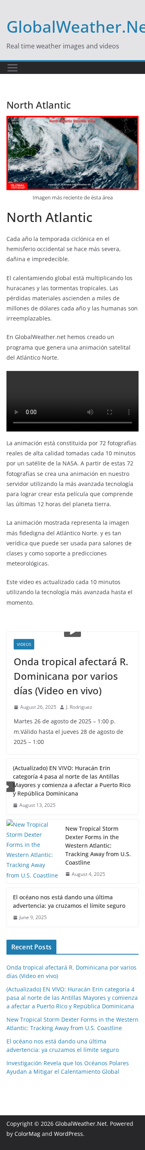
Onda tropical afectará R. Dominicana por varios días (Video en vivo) (71, 676)
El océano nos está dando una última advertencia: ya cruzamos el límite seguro (69, 901)
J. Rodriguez (79, 707)
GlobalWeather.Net (81, 1123)
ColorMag (27, 1133)
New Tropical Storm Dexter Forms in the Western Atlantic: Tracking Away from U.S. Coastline (98, 845)
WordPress (68, 1133)
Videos (24, 644)
